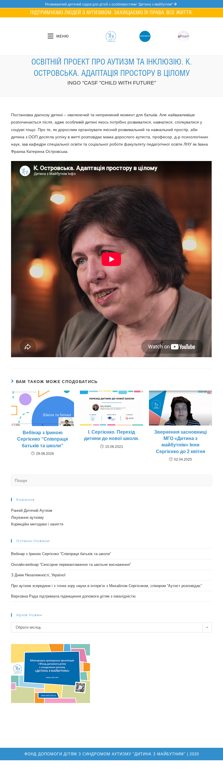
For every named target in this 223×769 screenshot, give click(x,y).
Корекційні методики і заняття (37, 524)
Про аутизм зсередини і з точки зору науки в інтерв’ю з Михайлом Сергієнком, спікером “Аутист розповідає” (106, 586)
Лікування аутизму (27, 517)
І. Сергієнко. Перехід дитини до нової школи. (111, 435)
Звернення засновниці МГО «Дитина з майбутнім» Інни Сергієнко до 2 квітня (180, 442)
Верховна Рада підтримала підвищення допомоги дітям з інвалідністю (73, 596)
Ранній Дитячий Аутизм (31, 510)
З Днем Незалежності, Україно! (38, 575)
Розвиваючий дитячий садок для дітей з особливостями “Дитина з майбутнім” (109, 4)
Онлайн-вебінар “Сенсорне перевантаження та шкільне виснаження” (71, 564)
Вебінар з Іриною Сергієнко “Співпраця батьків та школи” (42, 439)
